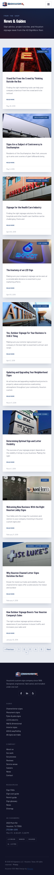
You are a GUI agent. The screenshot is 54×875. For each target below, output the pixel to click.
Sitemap (9, 808)
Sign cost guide (12, 794)
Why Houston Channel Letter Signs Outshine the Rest (22, 574)
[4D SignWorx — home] (13, 4)
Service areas (11, 764)
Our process (11, 757)
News (8, 771)
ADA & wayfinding (13, 731)
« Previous (9, 649)
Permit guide (11, 797)
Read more (10, 99)
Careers (9, 768)
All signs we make (13, 735)
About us (10, 749)
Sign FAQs (10, 790)
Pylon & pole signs (13, 716)
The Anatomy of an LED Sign (19, 270)
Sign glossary (11, 801)
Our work (9, 753)
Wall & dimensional (14, 723)
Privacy (15, 865)
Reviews (9, 760)
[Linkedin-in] (27, 693)
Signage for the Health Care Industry (23, 207)
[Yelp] (33, 693)
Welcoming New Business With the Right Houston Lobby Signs (25, 508)
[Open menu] (48, 4)
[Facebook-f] (21, 693)
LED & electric (12, 720)
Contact (9, 775)
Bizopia (30, 869)
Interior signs (11, 727)
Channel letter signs (14, 709)
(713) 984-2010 (12, 829)
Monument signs (13, 712)
